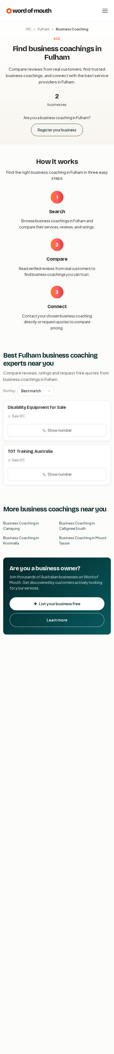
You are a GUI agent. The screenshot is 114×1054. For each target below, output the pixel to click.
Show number (60, 430)
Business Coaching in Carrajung (21, 526)
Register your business (57, 129)
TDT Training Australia (30, 451)
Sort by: (9, 391)
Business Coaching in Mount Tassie (82, 540)
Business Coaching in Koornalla (21, 540)
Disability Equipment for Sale (37, 407)
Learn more (57, 619)
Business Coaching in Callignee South (77, 526)
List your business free (59, 603)
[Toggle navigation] (105, 10)
